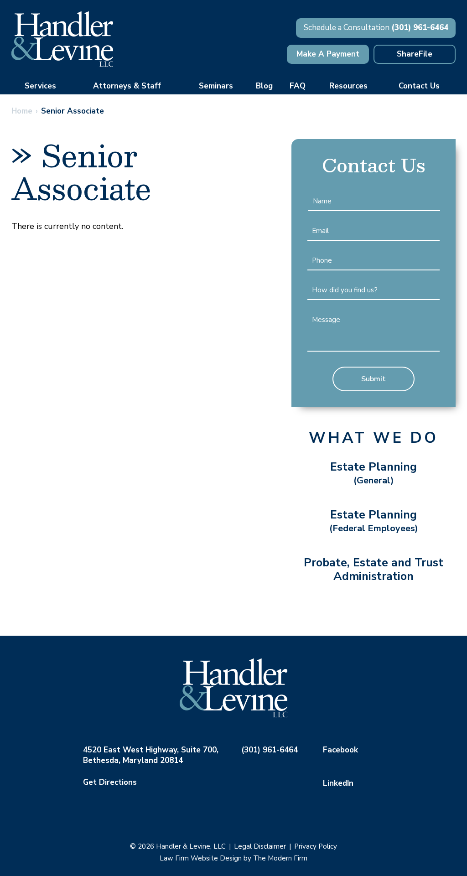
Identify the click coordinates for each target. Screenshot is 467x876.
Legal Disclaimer (260, 846)
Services (40, 86)
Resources (348, 86)
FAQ (298, 86)
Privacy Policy (315, 846)
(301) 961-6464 (419, 27)
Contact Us (419, 86)
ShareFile (414, 54)
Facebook (340, 750)
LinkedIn (338, 783)
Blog (264, 86)
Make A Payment (327, 54)
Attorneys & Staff (127, 86)
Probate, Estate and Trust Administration (373, 569)
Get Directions (110, 782)
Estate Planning (373, 473)
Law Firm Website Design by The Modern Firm (233, 858)
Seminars (216, 86)
